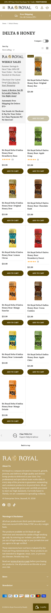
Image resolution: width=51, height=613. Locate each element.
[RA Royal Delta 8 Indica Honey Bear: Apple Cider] (38, 340)
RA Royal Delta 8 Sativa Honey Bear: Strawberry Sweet (37, 255)
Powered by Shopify (20, 607)
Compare (38, 41)
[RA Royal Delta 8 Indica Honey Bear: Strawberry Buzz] (12, 136)
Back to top (25, 445)
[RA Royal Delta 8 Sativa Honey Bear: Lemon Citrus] (12, 238)
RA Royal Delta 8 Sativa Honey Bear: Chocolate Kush (37, 206)
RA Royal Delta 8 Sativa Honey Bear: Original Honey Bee (37, 83)
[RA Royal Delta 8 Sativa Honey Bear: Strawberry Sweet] (38, 238)
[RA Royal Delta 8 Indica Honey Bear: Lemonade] (12, 340)
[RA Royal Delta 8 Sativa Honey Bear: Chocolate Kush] (38, 189)
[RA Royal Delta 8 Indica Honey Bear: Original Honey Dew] (12, 188)
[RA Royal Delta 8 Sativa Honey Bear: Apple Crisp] (38, 136)
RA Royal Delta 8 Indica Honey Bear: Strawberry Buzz (12, 153)
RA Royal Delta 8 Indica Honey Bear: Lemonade (12, 355)
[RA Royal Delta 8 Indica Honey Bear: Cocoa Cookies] (38, 291)
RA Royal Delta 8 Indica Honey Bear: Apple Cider (37, 357)
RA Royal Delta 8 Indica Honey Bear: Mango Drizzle (12, 406)
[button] (47, 7)
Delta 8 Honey (13, 23)
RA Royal (10, 607)
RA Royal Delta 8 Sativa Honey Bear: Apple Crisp (37, 153)
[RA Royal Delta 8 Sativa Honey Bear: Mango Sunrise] (12, 291)
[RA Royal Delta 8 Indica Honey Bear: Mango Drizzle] (12, 389)
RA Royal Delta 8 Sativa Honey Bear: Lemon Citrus (12, 255)
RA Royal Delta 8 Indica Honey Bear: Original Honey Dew (12, 206)
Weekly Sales (11, 62)
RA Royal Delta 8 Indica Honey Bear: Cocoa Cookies (37, 308)
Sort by (5, 46)
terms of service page (20, 561)
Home (4, 23)
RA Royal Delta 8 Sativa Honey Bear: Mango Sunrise (12, 308)
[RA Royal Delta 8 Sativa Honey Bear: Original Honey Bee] (38, 66)
